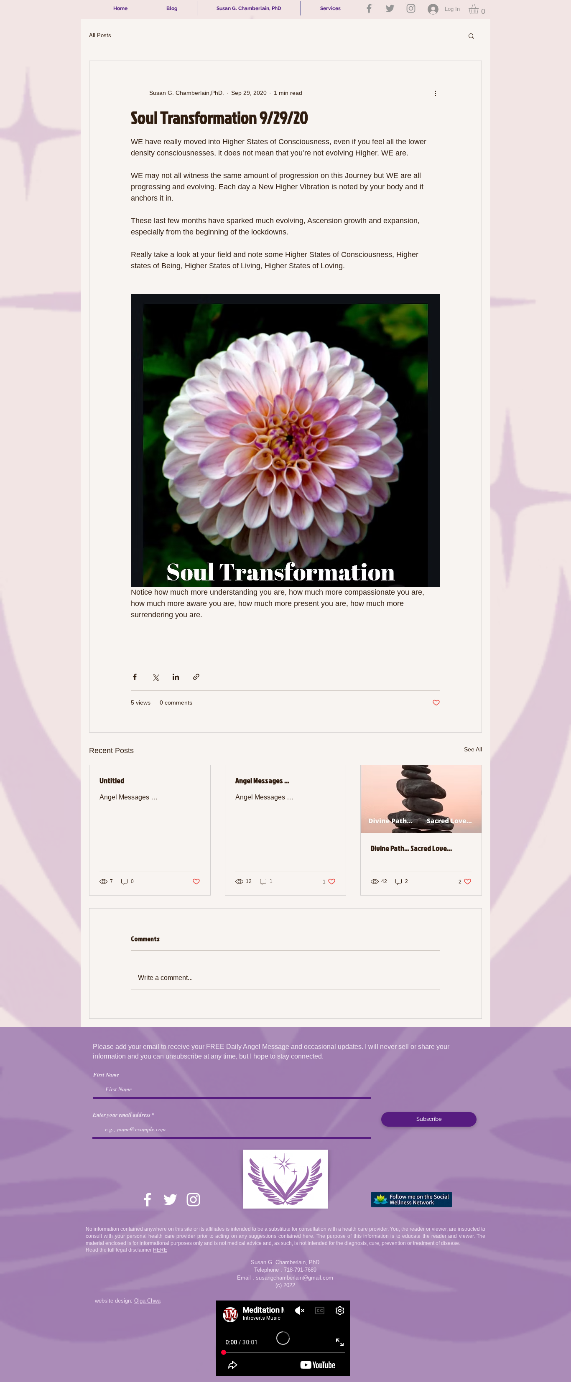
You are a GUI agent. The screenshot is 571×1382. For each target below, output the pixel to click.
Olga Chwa (147, 1301)
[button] (479, 9)
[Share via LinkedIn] (176, 677)
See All (473, 749)
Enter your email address (121, 1114)
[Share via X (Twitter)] (155, 677)
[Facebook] (369, 8)
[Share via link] (196, 677)
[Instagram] (411, 8)
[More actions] (435, 93)
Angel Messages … (262, 780)
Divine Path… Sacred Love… (411, 848)
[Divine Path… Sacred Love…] (421, 799)
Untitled (111, 780)
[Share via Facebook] (135, 677)
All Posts (100, 35)
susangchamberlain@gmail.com (294, 1278)
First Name (106, 1074)
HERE (160, 1250)
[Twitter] (390, 8)
